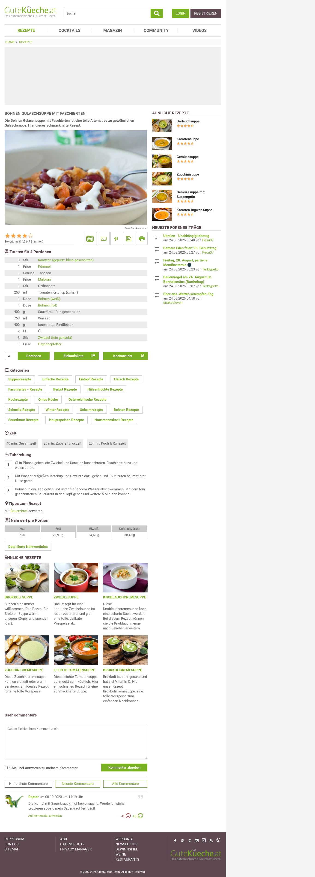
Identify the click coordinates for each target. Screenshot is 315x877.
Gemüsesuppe (188, 157)
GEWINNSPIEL (127, 849)
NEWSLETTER (126, 844)
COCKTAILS (69, 30)
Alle (125, 784)
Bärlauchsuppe (188, 121)
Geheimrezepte (91, 410)
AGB (63, 839)
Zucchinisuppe (188, 174)
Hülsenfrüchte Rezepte (105, 389)
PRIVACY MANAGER (76, 849)
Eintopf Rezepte (91, 379)
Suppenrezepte (19, 379)
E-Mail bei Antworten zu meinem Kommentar (42, 768)
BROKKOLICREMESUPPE (122, 670)
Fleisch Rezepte (126, 379)
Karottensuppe (188, 139)
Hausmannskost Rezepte (114, 420)
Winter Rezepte (57, 410)
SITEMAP (12, 849)
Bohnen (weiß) (49, 299)
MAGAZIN (112, 30)
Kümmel (44, 266)
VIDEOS (199, 30)
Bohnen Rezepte (126, 410)
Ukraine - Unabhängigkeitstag (186, 236)
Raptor (33, 797)
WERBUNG (124, 839)
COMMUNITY (156, 30)
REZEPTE (26, 30)
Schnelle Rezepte (21, 410)
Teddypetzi (210, 269)
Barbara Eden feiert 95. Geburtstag (190, 248)
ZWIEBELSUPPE (66, 597)
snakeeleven (172, 302)
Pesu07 (208, 240)
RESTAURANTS (127, 859)
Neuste (78, 784)
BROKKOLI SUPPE (19, 597)
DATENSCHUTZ (72, 844)
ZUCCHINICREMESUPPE (24, 670)
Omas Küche (48, 400)
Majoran (44, 279)
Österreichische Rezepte (87, 400)
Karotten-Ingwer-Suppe (194, 210)
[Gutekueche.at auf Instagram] (197, 840)
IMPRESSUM (14, 839)
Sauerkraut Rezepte (23, 420)
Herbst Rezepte (65, 389)
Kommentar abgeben (124, 767)
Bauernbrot (19, 511)
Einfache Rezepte (55, 379)
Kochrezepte (18, 400)
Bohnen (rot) (47, 305)
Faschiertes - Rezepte (25, 389)
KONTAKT (12, 844)
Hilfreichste (28, 784)
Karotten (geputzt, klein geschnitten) (66, 260)
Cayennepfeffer (49, 344)
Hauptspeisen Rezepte (66, 420)
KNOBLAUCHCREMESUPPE (124, 597)
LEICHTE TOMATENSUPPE (74, 670)
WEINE (121, 854)
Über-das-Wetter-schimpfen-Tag (188, 294)
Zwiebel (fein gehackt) (55, 338)
